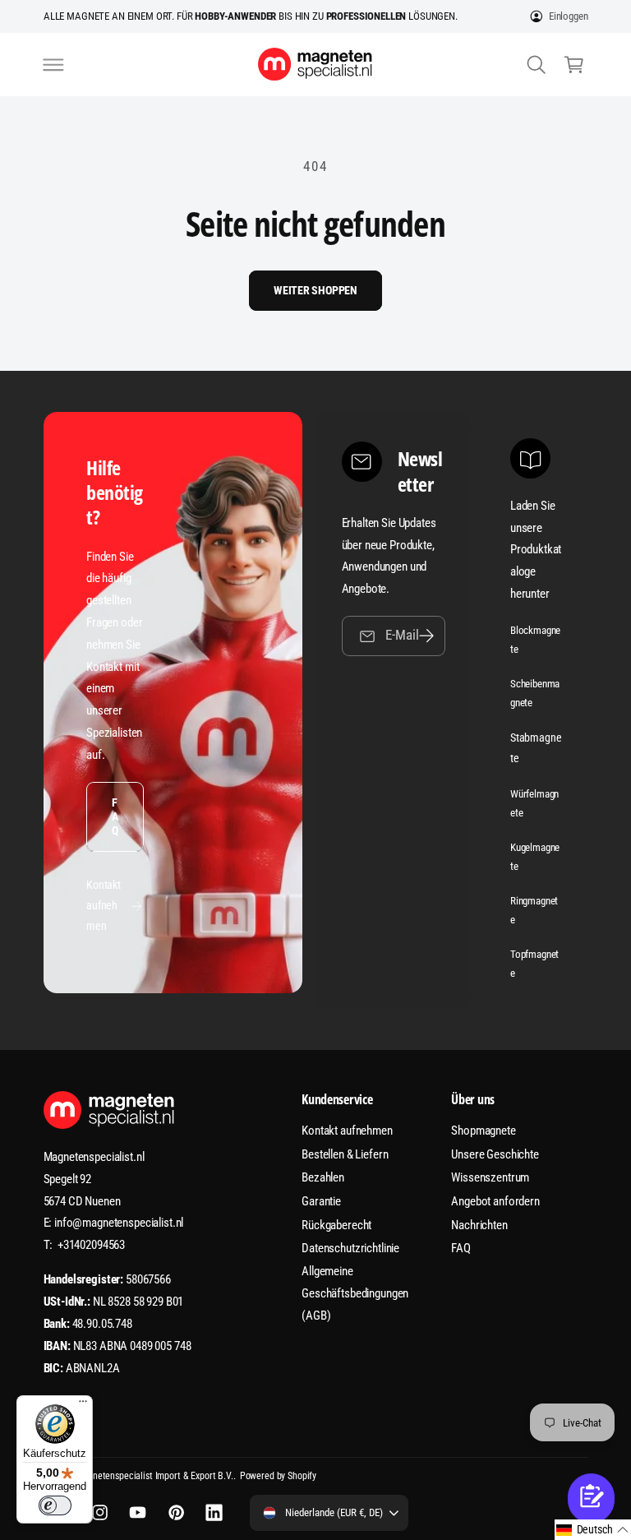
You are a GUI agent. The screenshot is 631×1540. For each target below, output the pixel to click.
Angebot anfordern (495, 1201)
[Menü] (83, 1405)
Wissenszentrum (490, 1177)
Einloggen (568, 16)
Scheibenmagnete (535, 693)
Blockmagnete (535, 639)
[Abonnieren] (426, 636)
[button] (53, 64)
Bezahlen (323, 1177)
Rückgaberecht (336, 1225)
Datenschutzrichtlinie (350, 1248)
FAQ (115, 816)
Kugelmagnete (535, 856)
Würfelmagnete (535, 803)
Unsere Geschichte (495, 1154)
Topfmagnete (535, 963)
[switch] (55, 1505)
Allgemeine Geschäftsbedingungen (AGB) (355, 1293)
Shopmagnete (483, 1130)
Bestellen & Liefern (345, 1154)
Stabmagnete (536, 748)
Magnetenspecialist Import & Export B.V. (154, 1476)
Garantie (321, 1201)
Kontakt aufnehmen (103, 905)
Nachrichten (479, 1225)
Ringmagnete (534, 910)
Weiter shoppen (315, 290)
